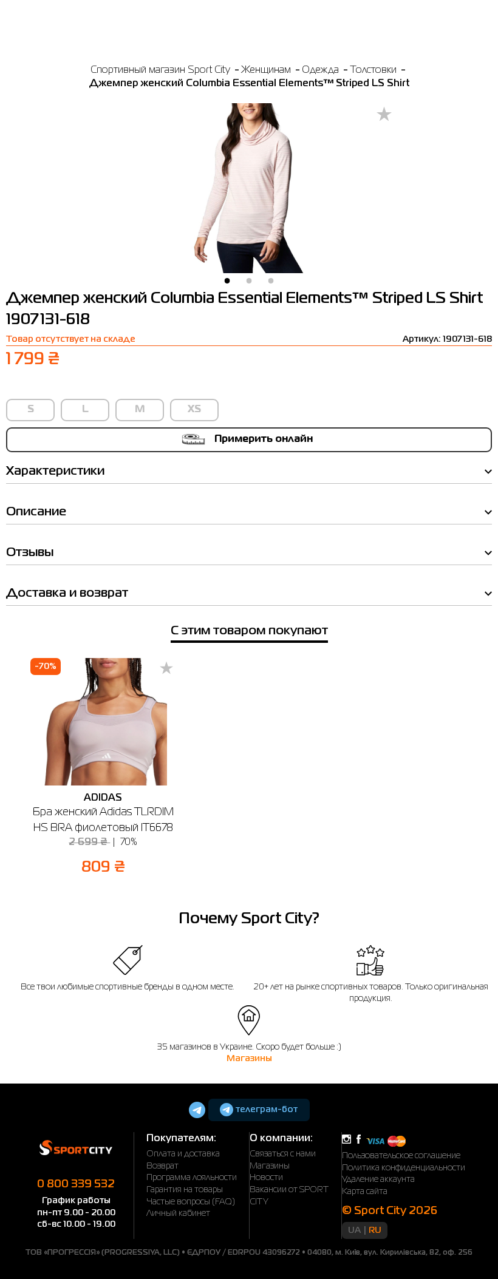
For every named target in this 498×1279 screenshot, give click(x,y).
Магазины (249, 1058)
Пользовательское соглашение (401, 1155)
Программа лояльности (191, 1177)
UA (354, 1230)
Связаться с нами (283, 1154)
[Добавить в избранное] (384, 115)
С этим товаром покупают (249, 631)
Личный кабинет (178, 1213)
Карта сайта (364, 1191)
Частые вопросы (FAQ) (190, 1202)
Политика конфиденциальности (403, 1168)
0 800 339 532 (76, 1184)
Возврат (162, 1166)
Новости (266, 1177)
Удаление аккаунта (378, 1179)
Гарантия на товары (184, 1189)
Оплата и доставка (183, 1154)
